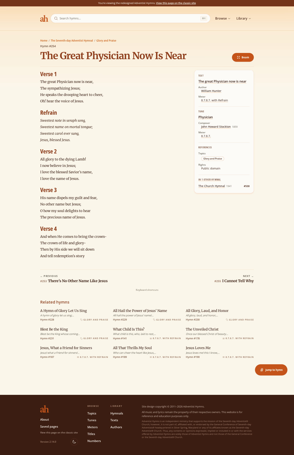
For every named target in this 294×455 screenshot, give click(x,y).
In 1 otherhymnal (209, 179)
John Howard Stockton (216, 126)
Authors (116, 427)
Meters (92, 427)
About (44, 419)
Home (43, 40)
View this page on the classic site (176, 3)
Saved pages (49, 426)
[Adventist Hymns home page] (44, 18)
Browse (221, 18)
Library (241, 18)
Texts (114, 420)
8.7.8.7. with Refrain (214, 100)
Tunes (91, 420)
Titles (91, 434)
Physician (205, 117)
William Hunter (211, 91)
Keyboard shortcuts (147, 290)
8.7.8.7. (206, 136)
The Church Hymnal (211, 186)
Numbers (94, 441)
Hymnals (116, 413)
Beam (245, 57)
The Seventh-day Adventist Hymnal (72, 40)
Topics (91, 413)
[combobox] (129, 18)
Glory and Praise (106, 40)
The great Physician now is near (222, 81)
